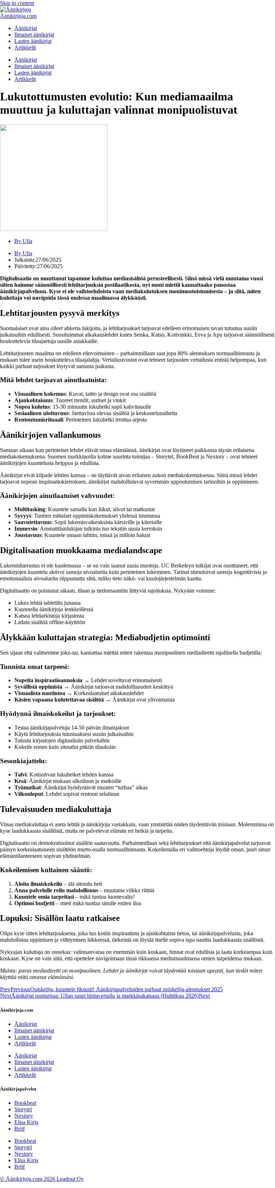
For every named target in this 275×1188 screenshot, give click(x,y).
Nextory (23, 1116)
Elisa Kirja (26, 1122)
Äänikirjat (25, 28)
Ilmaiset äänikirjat (34, 35)
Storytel (23, 1109)
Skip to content (17, 3)
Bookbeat (25, 1103)
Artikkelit (25, 47)
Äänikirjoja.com (18, 16)
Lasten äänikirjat (33, 41)
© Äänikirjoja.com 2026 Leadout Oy (42, 1179)
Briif (19, 1129)
